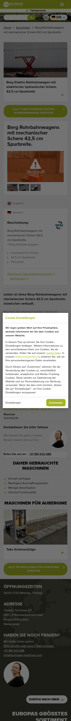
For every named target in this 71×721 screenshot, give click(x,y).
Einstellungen (13, 402)
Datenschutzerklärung (27, 356)
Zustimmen (56, 402)
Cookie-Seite (53, 353)
